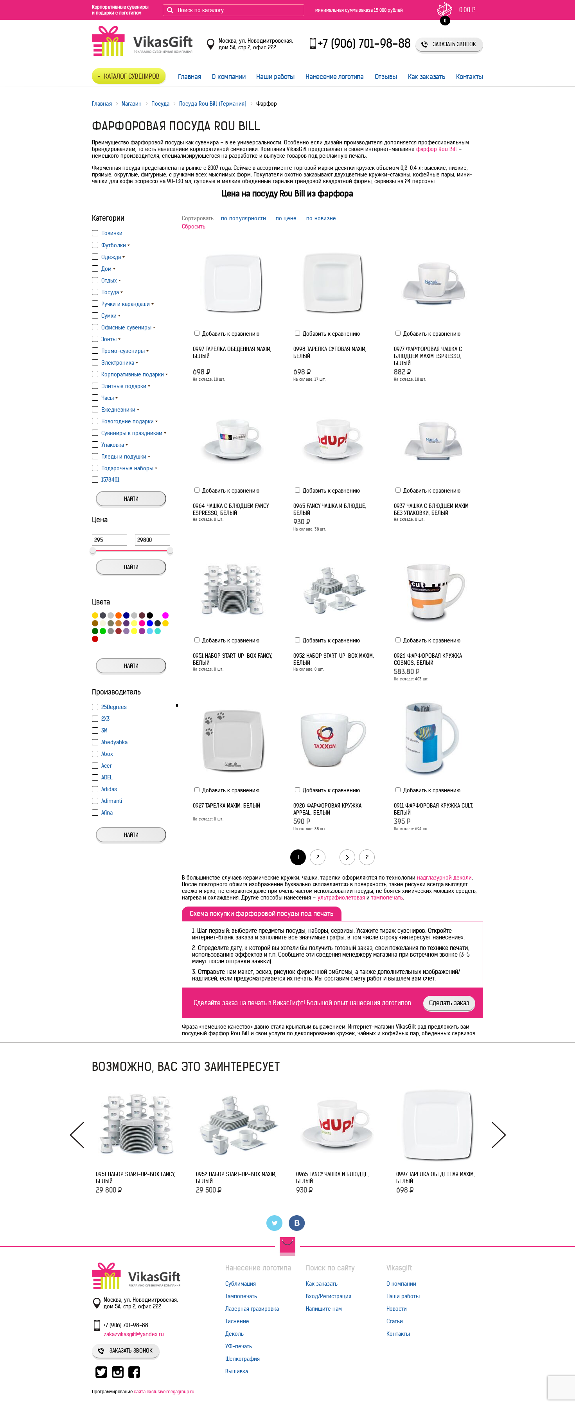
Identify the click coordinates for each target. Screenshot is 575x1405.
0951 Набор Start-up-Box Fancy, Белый (232, 659)
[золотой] (165, 623)
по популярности (243, 218)
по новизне (321, 218)
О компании (228, 76)
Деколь (234, 1333)
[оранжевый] (118, 615)
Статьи (394, 1321)
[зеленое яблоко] (103, 631)
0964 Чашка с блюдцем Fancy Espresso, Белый (230, 509)
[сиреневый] (126, 631)
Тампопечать (241, 1296)
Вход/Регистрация (328, 1296)
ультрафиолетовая (341, 897)
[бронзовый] (118, 623)
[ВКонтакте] (297, 1223)
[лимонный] (134, 631)
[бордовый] (118, 631)
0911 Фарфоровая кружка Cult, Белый (433, 809)
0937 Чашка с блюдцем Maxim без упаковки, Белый (431, 509)
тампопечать (387, 897)
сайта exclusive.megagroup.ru (164, 1391)
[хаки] (111, 623)
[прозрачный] (165, 631)
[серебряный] (111, 615)
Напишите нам (324, 1308)
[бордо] (142, 615)
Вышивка (236, 1371)
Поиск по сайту (330, 1267)
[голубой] (150, 631)
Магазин (132, 103)
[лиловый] (142, 631)
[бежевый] (103, 623)
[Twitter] (275, 1223)
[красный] (95, 639)
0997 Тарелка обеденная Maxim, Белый (232, 352)
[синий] (150, 623)
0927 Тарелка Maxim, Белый (226, 805)
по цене (286, 218)
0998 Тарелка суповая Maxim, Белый (330, 352)
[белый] (158, 615)
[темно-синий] (126, 615)
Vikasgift (399, 1267)
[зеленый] (95, 631)
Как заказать (426, 76)
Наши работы (275, 76)
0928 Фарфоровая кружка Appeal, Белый (327, 809)
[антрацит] (158, 623)
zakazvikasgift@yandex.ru (134, 1334)
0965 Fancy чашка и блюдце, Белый (329, 509)
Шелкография (242, 1358)
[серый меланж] (103, 615)
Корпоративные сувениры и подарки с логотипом (120, 10)
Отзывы (386, 76)
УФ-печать (238, 1346)
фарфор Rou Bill (436, 149)
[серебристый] (134, 615)
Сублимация (240, 1283)
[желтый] (134, 623)
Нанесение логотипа (334, 76)
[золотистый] (95, 615)
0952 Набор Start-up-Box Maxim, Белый (333, 659)
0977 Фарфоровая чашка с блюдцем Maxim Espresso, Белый (428, 356)
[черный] (150, 615)
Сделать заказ (449, 1003)
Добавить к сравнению (230, 333)
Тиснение (237, 1321)
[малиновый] (165, 615)
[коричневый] (95, 623)
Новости (396, 1308)
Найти (131, 498)
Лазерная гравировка (252, 1308)
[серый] (111, 631)
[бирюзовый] (158, 631)
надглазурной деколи (444, 877)
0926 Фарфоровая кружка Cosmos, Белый (428, 659)
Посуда (160, 103)
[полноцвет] (103, 639)
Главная (189, 76)
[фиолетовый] (126, 623)
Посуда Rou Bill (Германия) (212, 103)
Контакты (469, 76)
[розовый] (142, 623)
